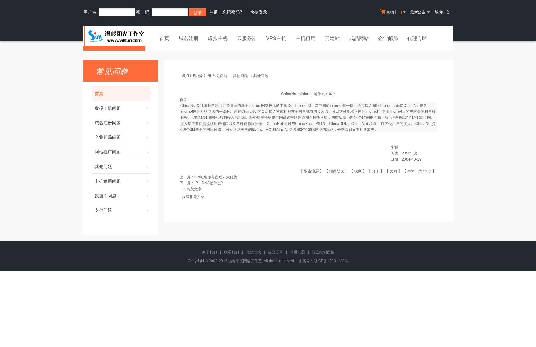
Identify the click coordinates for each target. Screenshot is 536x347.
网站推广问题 (108, 151)
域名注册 (189, 38)
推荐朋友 (336, 170)
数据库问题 (105, 195)
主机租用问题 (108, 181)
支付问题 (103, 210)
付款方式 (253, 251)
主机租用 (305, 38)
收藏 (358, 170)
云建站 (332, 38)
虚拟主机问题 (108, 108)
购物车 (394, 12)
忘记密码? (232, 12)
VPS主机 (276, 38)
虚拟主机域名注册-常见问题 (204, 75)
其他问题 (103, 166)
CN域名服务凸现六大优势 (215, 176)
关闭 (393, 170)
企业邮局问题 (108, 137)
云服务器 (247, 38)
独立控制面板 (323, 251)
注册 (213, 12)
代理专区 (417, 38)
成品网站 (359, 38)
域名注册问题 (108, 122)
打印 (375, 170)
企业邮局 (388, 38)
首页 (164, 38)
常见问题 (297, 251)
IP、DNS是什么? (208, 182)
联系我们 (231, 251)
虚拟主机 (218, 38)
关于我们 (209, 251)
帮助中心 (442, 11)
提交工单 (275, 251)
